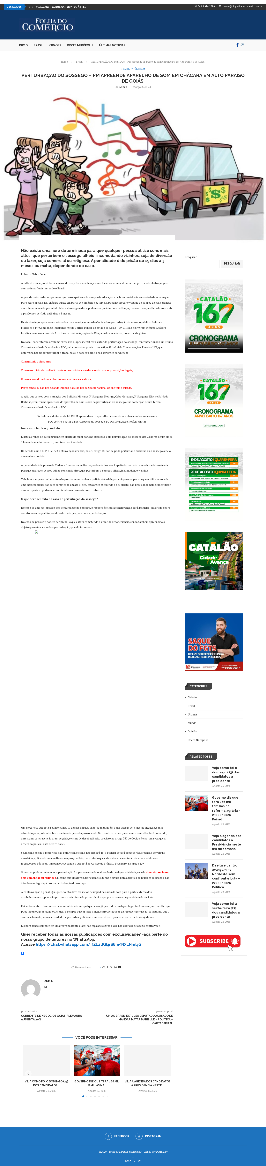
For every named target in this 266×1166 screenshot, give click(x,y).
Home (64, 61)
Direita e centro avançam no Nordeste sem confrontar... (75, 7)
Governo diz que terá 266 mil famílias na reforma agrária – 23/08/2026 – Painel (226, 808)
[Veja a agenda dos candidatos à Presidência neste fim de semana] (147, 1060)
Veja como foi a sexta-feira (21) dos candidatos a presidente (226, 910)
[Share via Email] (119, 967)
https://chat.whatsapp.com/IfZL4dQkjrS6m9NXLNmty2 (88, 944)
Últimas (192, 714)
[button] (29, 7)
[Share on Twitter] (111, 967)
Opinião (192, 731)
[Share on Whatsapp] (115, 967)
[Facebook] (237, 45)
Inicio (23, 45)
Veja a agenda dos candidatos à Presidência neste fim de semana (226, 842)
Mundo (192, 723)
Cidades (55, 45)
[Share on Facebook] (107, 967)
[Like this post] (103, 967)
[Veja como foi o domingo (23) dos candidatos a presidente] (46, 1060)
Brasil (38, 45)
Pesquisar (191, 257)
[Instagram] (242, 45)
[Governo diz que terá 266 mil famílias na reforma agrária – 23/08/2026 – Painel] (97, 1060)
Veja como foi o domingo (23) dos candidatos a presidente (226, 774)
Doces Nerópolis (80, 45)
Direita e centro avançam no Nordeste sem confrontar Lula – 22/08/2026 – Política (226, 876)
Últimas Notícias (112, 45)
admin (123, 87)
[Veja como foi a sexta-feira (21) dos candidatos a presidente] (196, 909)
